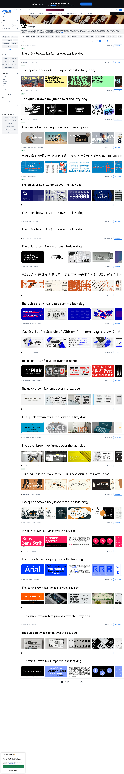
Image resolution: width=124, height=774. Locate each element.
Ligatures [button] (10, 123)
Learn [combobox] (99, 9)
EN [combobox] (112, 9)
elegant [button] (4, 40)
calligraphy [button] (6, 37)
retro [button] (15, 40)
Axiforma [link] (24, 119)
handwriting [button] (6, 43)
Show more (9, 108)
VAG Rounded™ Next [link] (27, 380)
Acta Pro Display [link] (26, 204)
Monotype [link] (34, 45)
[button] (1, 4)
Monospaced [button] (5, 64)
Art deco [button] (10, 46)
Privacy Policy (12, 763)
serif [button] (5, 61)
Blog (81, 13)
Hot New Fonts (59, 13)
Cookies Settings (13, 770)
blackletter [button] (14, 64)
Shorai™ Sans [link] (25, 266)
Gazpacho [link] (25, 62)
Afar (4, 79)
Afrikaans (5, 81)
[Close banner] (62, 9)
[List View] (100, 41)
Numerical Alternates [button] (10, 126)
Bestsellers (50, 13)
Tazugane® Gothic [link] (26, 147)
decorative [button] (14, 37)
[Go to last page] (88, 682)
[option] (6, 58)
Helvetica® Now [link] (26, 90)
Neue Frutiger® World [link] (27, 323)
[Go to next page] (85, 682)
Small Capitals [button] (14, 129)
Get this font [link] (117, 45)
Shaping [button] (5, 129)
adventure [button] (14, 43)
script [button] (14, 61)
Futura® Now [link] (25, 295)
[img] (23, 48)
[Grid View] (97, 41)
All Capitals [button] (5, 117)
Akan (4, 85)
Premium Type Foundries (71, 13)
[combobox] (29, 10)
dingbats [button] (9, 67)
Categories (41, 13)
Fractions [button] (5, 120)
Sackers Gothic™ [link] (26, 465)
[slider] (1, 22)
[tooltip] (4, 20)
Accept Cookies (13, 767)
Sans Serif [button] (14, 58)
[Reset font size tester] (92, 41)
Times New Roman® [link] (26, 653)
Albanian (5, 89)
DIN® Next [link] (25, 176)
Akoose (4, 87)
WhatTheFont (89, 13)
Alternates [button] (14, 117)
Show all (9, 49)
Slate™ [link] (24, 624)
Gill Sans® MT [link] (25, 579)
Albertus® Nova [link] (26, 409)
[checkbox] (17, 28)
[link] (14, 10)
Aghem (4, 83)
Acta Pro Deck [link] (25, 221)
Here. (62, 32)
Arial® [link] (24, 551)
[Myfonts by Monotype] (6, 11)
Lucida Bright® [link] (25, 607)
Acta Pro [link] (24, 45)
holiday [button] (10, 40)
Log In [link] (120, 9)
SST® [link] (24, 437)
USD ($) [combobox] (105, 9)
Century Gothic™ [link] (26, 494)
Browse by (32, 13)
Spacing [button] (9, 132)
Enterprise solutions (117, 13)
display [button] (6, 58)
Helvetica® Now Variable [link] (27, 238)
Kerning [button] (14, 120)
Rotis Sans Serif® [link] (26, 522)
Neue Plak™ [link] (25, 352)
